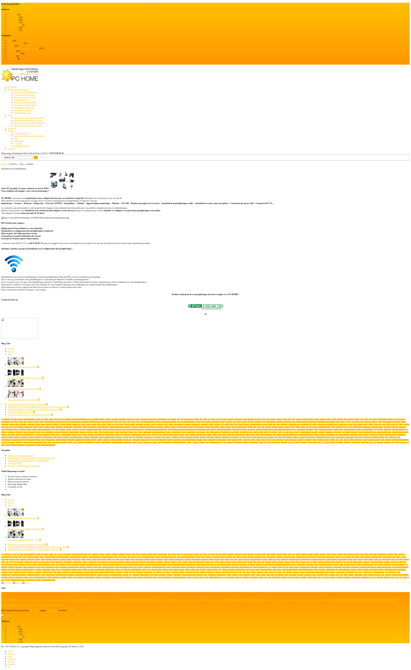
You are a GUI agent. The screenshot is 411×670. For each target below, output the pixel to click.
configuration (77, 427)
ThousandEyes (106, 442)
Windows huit (355, 442)
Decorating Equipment (17, 389)
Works (393, 442)
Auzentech (229, 422)
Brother (103, 424)
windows (333, 442)
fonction (57, 432)
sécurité (31, 442)
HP (284, 432)
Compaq (52, 427)
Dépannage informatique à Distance (29, 123)
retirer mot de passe (116, 440)
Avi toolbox (258, 422)
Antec (345, 419)
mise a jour (231, 435)
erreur (341, 430)
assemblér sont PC (75, 422)
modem (252, 435)
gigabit (168, 432)
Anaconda (305, 419)
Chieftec (371, 424)
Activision (122, 419)
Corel (262, 427)
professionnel (310, 437)
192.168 (38, 419)
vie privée (246, 442)
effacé (294, 430)
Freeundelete (124, 432)
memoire (215, 435)
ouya (130, 437)
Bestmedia (367, 422)
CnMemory (20, 427)
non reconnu (24, 437)
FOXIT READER (108, 432)
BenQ (362, 422)
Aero (182, 419)
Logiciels (12, 51)
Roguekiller (136, 440)
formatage (83, 432)
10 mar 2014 (61, 407)
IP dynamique (46, 435)
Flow (42, 432)
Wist (374, 442)
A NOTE (340, 419)
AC (58, 419)
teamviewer (55, 442)
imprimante (314, 432)
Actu (10, 40)
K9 (60, 435)
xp (408, 442)
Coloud (40, 427)
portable (271, 437)
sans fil (240, 440)
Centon (270, 424)
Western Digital (312, 442)
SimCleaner (292, 440)
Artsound (30, 422)
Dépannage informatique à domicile (23, 48)
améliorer (298, 419)
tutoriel (189, 442)
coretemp (268, 427)
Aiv (209, 419)
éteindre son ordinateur (17, 445)
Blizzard (37, 424)
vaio (225, 442)
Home (3, 164)
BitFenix (12, 424)
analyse (311, 419)
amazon (284, 419)
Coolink (234, 427)
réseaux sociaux (221, 440)
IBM (286, 432)
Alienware (230, 419)
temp (74, 442)
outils (127, 437)
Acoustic (101, 419)
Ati (141, 422)
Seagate (258, 440)
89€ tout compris (29, 419)
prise (283, 437)
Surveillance (19, 442)
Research (100, 440)
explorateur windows (398, 430)
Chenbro (360, 424)
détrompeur (251, 430)
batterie (337, 422)
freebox (117, 432)
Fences (25, 432)
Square (365, 440)
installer (3, 435)
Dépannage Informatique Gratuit (28, 125)
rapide (398, 437)
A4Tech (51, 419)
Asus (129, 422)
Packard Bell (148, 437)
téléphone (201, 442)
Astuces (11, 46)
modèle (257, 435)
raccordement (367, 437)
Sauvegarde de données (24, 94)
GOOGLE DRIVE (15, 412)
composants (59, 427)
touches (139, 442)
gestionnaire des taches (158, 432)
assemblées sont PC (62, 422)
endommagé (310, 430)
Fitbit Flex (31, 432)
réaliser (156, 440)
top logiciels (127, 442)
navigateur (353, 435)
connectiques (151, 427)
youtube (11, 654)
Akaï (216, 419)
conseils (185, 427)
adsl (169, 419)
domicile (28, 430)
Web (293, 442)
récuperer (170, 440)
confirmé (85, 427)
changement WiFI (306, 424)
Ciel (380, 424)
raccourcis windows (378, 437)
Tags (10, 354)
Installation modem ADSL (19, 378)
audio (178, 422)
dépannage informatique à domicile (156, 430)
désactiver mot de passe (224, 430)
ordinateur (119, 437)
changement (284, 424)
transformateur (147, 442)
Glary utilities (175, 432)
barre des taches (301, 422)
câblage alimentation (324, 427)
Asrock (41, 422)
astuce (120, 422)
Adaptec (128, 419)
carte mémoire (195, 424)
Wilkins (326, 442)
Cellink (264, 424)
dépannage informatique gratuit (112, 430)
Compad (46, 427)
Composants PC (21, 100)
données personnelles (44, 430)
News (10, 616)
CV (311, 427)
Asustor (133, 422)
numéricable (38, 437)
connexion (173, 427)
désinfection (236, 430)
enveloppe (336, 430)
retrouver (126, 440)
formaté (95, 432)
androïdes (322, 419)
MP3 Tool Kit (330, 435)
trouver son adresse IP (179, 442)
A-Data (46, 419)
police (266, 437)
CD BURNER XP (256, 424)
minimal (224, 435)
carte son (211, 424)
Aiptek (205, 419)
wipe (370, 442)
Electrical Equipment (17, 400)
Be (345, 422)
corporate (287, 427)
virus (265, 442)
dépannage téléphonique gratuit (206, 430)
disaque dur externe (377, 427)
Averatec (244, 422)
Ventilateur (230, 442)
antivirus (357, 419)
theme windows (90, 442)
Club (7, 427)
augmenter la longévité (188, 422)
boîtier (99, 424)
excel (375, 430)
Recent (11, 351)
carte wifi (217, 424)
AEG (178, 419)
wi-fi (319, 442)
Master (170, 435)
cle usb (393, 424)
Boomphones (76, 424)
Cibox (376, 424)
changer (314, 424)
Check (355, 424)
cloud (400, 424)
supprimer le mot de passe (400, 440)
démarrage (75, 430)
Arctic (21, 422)
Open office (66, 437)
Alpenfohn (250, 419)
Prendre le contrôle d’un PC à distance (24, 414)
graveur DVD (235, 432)
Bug (113, 424)
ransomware (392, 437)
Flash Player (52, 610)
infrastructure (337, 432)
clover (3, 427)
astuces (124, 422)
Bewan (380, 422)
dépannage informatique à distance (133, 430)
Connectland (159, 427)
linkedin (11, 664)
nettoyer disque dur (390, 435)
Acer (89, 419)
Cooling (228, 427)
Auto (203, 422)
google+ (11, 661)
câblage (314, 427)
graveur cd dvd (225, 432)
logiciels (159, 435)
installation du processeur (400, 432)
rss (9, 666)
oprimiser (86, 437)
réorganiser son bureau (189, 440)
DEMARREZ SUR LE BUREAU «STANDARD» (28, 409)
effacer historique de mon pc (283, 430)
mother (316, 435)
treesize (154, 442)
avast (234, 422)
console (190, 427)
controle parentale (199, 427)
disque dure (394, 427)
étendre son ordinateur (48, 445)
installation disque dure (384, 432)
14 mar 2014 (40, 404)
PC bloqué (175, 437)
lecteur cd (91, 435)
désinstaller (243, 430)
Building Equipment (17, 367)
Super (383, 440)
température (80, 442)
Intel (8, 435)
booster (83, 424)
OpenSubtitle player (76, 437)
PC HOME (12, 87)
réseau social (212, 440)
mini (219, 435)
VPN (289, 442)
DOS (53, 430)
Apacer (366, 419)
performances (226, 437)
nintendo (16, 437)
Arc (12, 422)
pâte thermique (340, 437)
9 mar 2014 (55, 409)
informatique (329, 432)
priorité (279, 437)
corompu (281, 427)
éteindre (7, 445)
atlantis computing (149, 422)
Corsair (292, 427)
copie (254, 427)
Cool (212, 427)
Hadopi (255, 432)
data (347, 427)
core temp (274, 427)
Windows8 (12, 58)
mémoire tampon (344, 435)
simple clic (300, 440)
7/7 (18, 419)
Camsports (159, 424)
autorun (222, 422)
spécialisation (358, 440)
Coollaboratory (242, 427)
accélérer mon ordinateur (79, 419)
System (25, 442)
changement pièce (294, 424)
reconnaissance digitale (18, 440)
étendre (38, 445)
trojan (159, 442)
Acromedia (115, 419)
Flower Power (49, 432)
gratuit (208, 432)
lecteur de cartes (100, 435)
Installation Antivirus (23, 110)
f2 (407, 430)
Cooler (216, 427)
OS (123, 437)
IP (34, 435)
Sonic (337, 440)
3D (12, 419)
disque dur (387, 427)
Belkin (357, 422)
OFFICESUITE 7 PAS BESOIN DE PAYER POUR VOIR (32, 407)
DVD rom (62, 430)
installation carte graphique (367, 432)
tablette (49, 442)
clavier (388, 424)
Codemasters (28, 427)
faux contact (19, 432)
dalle (344, 427)
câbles (333, 427)
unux (206, 442)
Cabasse (132, 424)
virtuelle (261, 442)
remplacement (50, 440)
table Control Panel (40, 442)
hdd (269, 432)
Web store (304, 442)
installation (354, 432)
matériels (182, 435)
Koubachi (74, 435)
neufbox (10, 437)
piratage (253, 437)
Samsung (235, 440)
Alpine (264, 419)
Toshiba (134, 442)
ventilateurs (238, 442)
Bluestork (49, 424)
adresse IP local (152, 419)
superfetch (388, 440)
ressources (106, 440)
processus (302, 437)
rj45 (130, 440)
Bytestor (126, 424)
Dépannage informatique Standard (29, 118)
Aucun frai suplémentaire (168, 422)
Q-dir (356, 437)
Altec (268, 419)
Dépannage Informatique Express (28, 120)
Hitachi (280, 432)
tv (192, 442)
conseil (179, 427)
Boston (88, 424)
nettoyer (381, 435)
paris (163, 437)
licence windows (136, 435)
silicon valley (279, 440)
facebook (12, 659)
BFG (393, 422)
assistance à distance (107, 422)
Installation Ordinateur (24, 107)
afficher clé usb (189, 419)
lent (121, 435)
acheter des (94, 419)
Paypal (167, 437)
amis (293, 419)
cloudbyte (406, 424)
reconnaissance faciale (33, 440)
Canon (166, 424)
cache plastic (140, 424)
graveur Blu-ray (215, 432)
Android (316, 419)
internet (12, 435)
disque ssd (9, 430)
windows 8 (347, 442)
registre (43, 440)
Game (135, 432)
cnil (14, 427)
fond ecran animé (73, 432)
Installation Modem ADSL (25, 102)
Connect (127, 427)
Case (222, 424)
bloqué (43, 424)
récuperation (162, 440)
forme (100, 432)
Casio (232, 424)
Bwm (121, 424)
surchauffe (11, 442)
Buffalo (109, 424)
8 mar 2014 (46, 414)
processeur (295, 437)
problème (289, 437)
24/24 (21, 419)
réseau (205, 440)
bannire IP (279, 422)
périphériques (350, 437)
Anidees (328, 419)
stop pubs (377, 440)
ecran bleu (259, 430)
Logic (149, 435)
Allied (245, 419)
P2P (134, 437)
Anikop (334, 419)
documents (21, 430)
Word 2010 (379, 442)
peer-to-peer (210, 437)
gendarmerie (147, 432)
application (401, 419)
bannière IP (286, 422)
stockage (371, 440)
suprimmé (4, 442)
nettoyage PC (374, 435)
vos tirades (284, 442)
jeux (57, 435)
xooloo (404, 442)
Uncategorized (14, 53)
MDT (197, 435)
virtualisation (253, 442)
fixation (37, 432)
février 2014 (13, 17)
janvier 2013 (13, 22)
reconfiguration (6, 440)
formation (89, 432)
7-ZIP (15, 419)
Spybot (345, 440)
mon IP (279, 435)
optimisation (94, 437)
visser (269, 442)
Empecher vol (301, 430)
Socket (314, 440)
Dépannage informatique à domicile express (182, 430)
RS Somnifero (144, 440)
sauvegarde (246, 440)
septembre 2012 (15, 25)
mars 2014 (12, 14)
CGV (278, 424)
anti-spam (350, 419)
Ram (386, 437)
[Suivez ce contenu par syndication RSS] (4, 616)
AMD (289, 419)
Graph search (201, 432)
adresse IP (143, 419)
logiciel (153, 435)
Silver (286, 440)
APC (370, 419)
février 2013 (13, 20)
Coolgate (222, 427)
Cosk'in (297, 427)
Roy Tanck (34, 610)
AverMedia (250, 422)
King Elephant (66, 435)
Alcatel (224, 419)
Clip (397, 424)
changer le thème (332, 424)
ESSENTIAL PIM (350, 430)
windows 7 (339, 442)
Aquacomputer (6, 422)
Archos (16, 422)
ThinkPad (98, 442)
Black (17, 424)
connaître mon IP (103, 427)
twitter (10, 651)
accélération (67, 419)
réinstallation (177, 440)
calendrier (147, 424)
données (34, 430)
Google (183, 432)
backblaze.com (270, 422)
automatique (216, 422)
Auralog (198, 422)
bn (60, 424)
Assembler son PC (15, 43)
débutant (68, 430)
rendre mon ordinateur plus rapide (85, 440)
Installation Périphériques (25, 105)
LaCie (80, 435)
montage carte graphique (289, 435)
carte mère (187, 424)
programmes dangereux (322, 437)
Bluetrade (55, 424)
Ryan (151, 440)
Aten (138, 422)
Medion (209, 435)
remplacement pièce (61, 440)
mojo (274, 435)
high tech (274, 432)
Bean (353, 422)
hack (251, 432)
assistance (85, 422)
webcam (297, 442)
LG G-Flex (126, 435)
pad (154, 437)
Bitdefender (5, 424)
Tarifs (10, 115)
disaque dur (366, 427)
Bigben (398, 422)
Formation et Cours (22, 112)
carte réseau (204, 424)
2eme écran (6, 419)
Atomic (157, 422)
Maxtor (187, 435)
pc (171, 437)
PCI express (189, 437)
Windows (12, 56)
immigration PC (305, 432)
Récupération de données (25, 97)
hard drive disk (263, 432)
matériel (175, 435)
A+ (42, 419)
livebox (144, 435)
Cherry (365, 424)
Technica (70, 442)
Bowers (94, 424)
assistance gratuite (94, 422)
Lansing (84, 435)
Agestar (196, 419)
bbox (342, 422)
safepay (229, 440)
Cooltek (249, 427)
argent (25, 422)
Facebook (4, 432)
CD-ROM (246, 424)
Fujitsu (130, 432)
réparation (200, 440)
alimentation (238, 419)
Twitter (195, 442)
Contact (11, 148)
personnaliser (234, 437)
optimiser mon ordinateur (107, 437)
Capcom (171, 424)
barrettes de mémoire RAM (326, 422)
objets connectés (47, 437)
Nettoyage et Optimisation (25, 92)
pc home (182, 437)
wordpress (387, 442)
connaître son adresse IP (116, 427)
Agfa (200, 419)
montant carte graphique (305, 435)
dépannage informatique (93, 430)
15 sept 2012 (36, 378)
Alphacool (257, 419)
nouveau (31, 437)
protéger (332, 437)
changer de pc (321, 424)
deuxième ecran (358, 427)
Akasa (212, 419)
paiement (158, 437)
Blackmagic (31, 424)
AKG (220, 419)
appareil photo (382, 419)
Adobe (138, 419)
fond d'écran (64, 432)
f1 (406, 430)
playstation (260, 437)
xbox (396, 442)
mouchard (322, 435)
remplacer (71, 440)
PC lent (196, 437)
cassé (235, 424)
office (55, 437)
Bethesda (374, 422)
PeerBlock (217, 437)
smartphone (308, 440)
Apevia (374, 419)
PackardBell (140, 437)
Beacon (348, 422)
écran (2, 445)
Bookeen (69, 424)
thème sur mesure (117, 442)
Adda (133, 419)
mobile (247, 435)
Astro (116, 422)
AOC (361, 419)
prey (275, 437)
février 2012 (13, 27)
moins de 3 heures (266, 435)
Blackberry (23, 424)
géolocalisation (244, 432)
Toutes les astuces (22, 133)
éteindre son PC (31, 445)
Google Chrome (191, 432)
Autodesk (208, 422)
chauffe (350, 424)
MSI (336, 435)
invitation (19, 435)
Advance (173, 419)
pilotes (248, 437)
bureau (117, 424)
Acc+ (62, 419)
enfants (316, 430)
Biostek (403, 422)
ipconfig (38, 435)
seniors (263, 440)
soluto (326, 440)
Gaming (140, 432)
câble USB (339, 427)
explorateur (387, 430)
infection (321, 432)
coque (258, 427)
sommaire (332, 440)
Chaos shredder (343, 424)
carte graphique (179, 424)
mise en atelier (240, 435)
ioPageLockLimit (28, 435)
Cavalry (240, 424)
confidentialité (68, 427)
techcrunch (63, 442)
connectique (142, 427)
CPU (307, 427)
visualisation (276, 442)
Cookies (207, 427)
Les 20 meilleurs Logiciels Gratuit (29, 136)
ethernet (358, 430)
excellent (380, 430)
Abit (55, 419)
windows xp (365, 442)
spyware (351, 440)
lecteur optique (110, 435)
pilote (244, 437)
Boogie (63, 424)
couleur (303, 427)
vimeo (10, 656)
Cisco (383, 424)
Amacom (273, 419)
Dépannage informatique (18, 89)
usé (223, 442)
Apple (396, 419)
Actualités (12, 128)
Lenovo (117, 435)
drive (56, 430)
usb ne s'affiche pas (215, 442)
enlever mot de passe (325, 430)
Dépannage (82, 430)
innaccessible (346, 432)
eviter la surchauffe (368, 430)
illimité (291, 432)
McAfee (192, 435)
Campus (153, 424)
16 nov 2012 (31, 367)
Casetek (226, 424)
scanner (253, 440)
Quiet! (361, 437)
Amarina (279, 419)
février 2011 (13, 30)
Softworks (320, 440)
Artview (36, 422)
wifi (322, 442)
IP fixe (53, 435)
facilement (11, 432)
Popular (11, 349)
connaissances (92, 427)
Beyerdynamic (387, 422)
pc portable (202, 437)
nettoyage (366, 435)
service (268, 440)
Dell (351, 427)
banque (293, 422)
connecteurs (134, 427)
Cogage (35, 427)
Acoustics (108, 419)
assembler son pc (49, 422)
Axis (264, 422)
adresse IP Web (162, 419)
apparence (390, 419)
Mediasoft (203, 435)
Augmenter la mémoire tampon (21, 404)
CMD (11, 427)
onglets (59, 437)
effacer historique (267, 430)
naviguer (360, 435)
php (240, 437)
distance (15, 430)
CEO (274, 424)
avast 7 (238, 422)
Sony (341, 440)
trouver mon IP (166, 442)
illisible (296, 432)
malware (165, 435)
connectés (167, 427)
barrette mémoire (311, 422)
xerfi (400, 442)
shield (273, 440)
